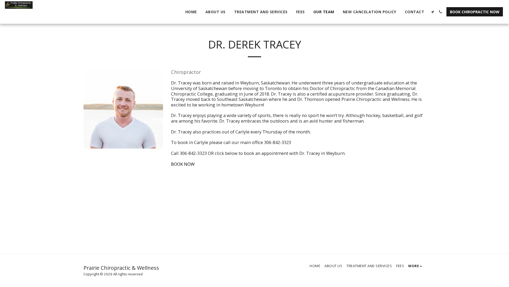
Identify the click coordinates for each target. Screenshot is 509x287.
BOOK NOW (183, 164)
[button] (432, 12)
